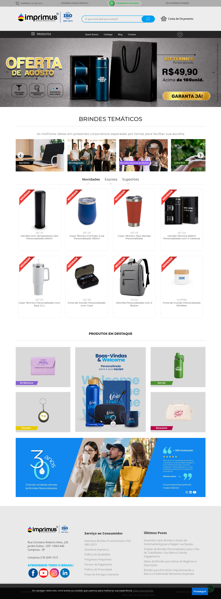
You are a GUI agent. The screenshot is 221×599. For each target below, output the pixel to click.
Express (111, 179)
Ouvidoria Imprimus (96, 549)
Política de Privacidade (98, 569)
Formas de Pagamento (98, 564)
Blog (120, 34)
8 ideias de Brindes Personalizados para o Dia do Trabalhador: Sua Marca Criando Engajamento (171, 552)
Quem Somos (91, 34)
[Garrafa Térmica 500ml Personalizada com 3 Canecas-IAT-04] (181, 210)
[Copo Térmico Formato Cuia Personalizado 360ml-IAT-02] (87, 210)
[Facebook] (33, 573)
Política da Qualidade (97, 554)
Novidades (91, 179)
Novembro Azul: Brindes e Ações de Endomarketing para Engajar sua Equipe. (168, 542)
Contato (132, 34)
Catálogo (108, 34)
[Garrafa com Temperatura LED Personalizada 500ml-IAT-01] (39, 210)
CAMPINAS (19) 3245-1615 (31, 4)
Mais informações (143, 590)
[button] (101, 103)
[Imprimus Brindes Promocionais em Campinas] (49, 17)
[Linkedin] (65, 573)
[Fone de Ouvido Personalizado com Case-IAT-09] (87, 277)
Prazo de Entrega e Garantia (101, 574)
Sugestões (130, 179)
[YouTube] (44, 573)
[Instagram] (54, 573)
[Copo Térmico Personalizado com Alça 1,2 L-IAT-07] (39, 277)
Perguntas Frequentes (98, 559)
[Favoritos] (179, 34)
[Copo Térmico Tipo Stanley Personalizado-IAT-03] (134, 210)
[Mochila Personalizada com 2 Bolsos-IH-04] (134, 277)
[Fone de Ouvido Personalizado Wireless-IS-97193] (181, 277)
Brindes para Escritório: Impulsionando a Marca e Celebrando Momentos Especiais (169, 572)
